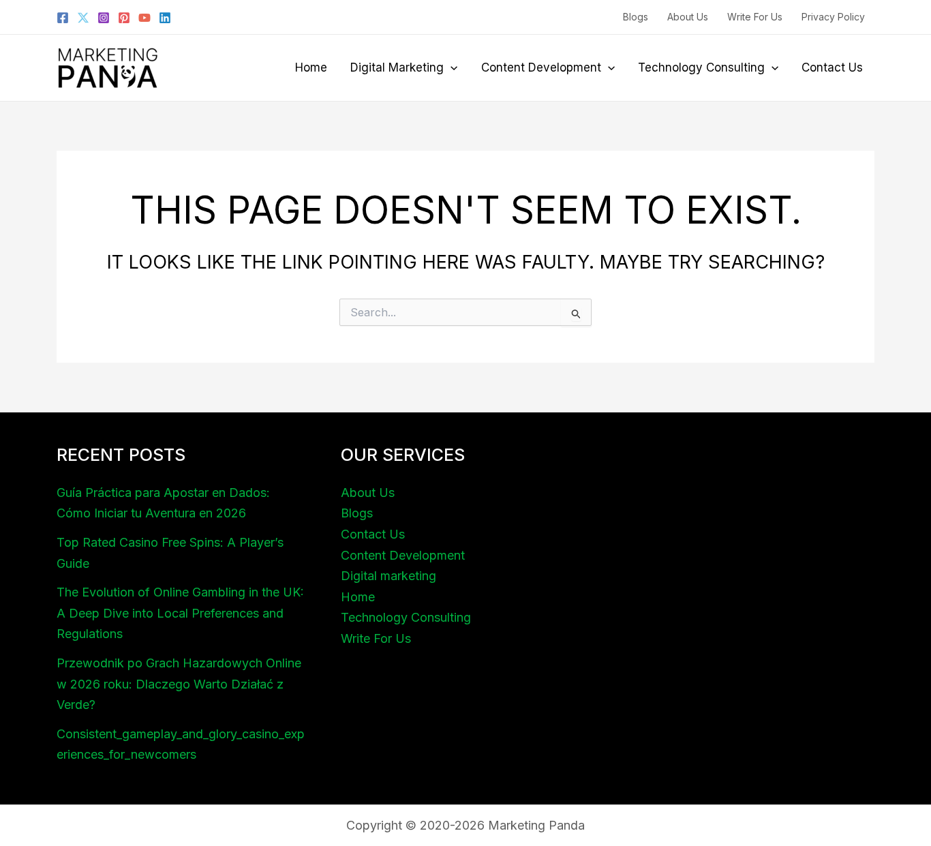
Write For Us (754, 16)
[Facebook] (63, 18)
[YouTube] (144, 18)
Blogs (635, 16)
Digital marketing (397, 67)
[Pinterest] (124, 18)
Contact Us (832, 67)
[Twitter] (83, 18)
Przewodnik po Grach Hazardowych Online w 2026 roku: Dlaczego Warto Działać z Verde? (179, 684)
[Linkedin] (165, 18)
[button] (450, 67)
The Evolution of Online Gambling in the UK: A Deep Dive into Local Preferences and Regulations (180, 613)
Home (311, 67)
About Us (687, 16)
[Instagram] (103, 18)
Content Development (541, 67)
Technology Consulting (701, 67)
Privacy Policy (833, 16)
